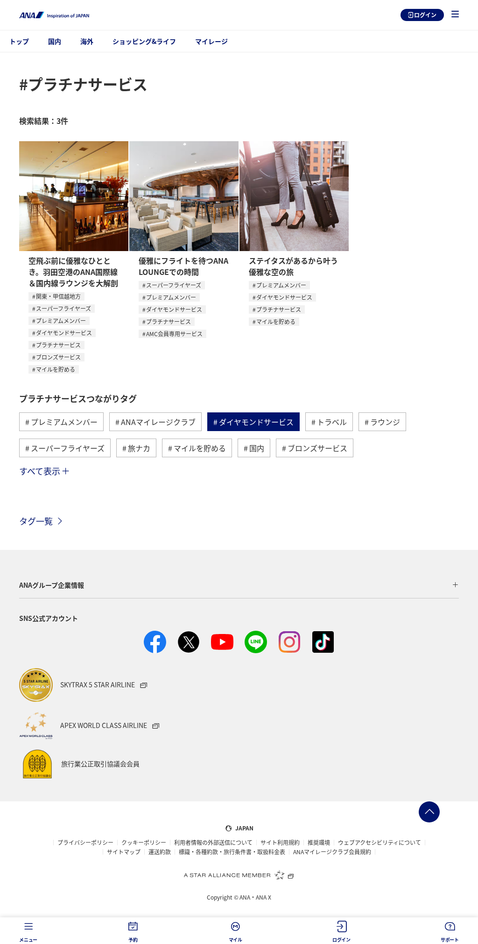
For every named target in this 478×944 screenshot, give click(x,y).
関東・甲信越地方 (58, 296)
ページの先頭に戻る (429, 811)
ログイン (425, 15)
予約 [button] (133, 939)
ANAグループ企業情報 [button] (51, 585)
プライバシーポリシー (85, 842)
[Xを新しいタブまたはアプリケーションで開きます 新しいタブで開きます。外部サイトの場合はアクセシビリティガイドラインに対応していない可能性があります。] (188, 642)
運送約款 (159, 852)
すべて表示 (39, 471)
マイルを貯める (55, 369)
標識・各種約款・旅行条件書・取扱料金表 (232, 852)
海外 (86, 41)
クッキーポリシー (143, 842)
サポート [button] (450, 939)
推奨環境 (319, 842)
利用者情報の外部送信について (213, 842)
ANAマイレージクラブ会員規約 (332, 852)
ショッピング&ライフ (144, 41)
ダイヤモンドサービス (64, 333)
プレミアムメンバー (61, 320)
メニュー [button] (28, 939)
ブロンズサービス (58, 357)
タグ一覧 (36, 521)
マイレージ (211, 41)
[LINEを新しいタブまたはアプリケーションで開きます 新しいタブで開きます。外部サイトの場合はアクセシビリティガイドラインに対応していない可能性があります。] (256, 642)
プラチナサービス (58, 345)
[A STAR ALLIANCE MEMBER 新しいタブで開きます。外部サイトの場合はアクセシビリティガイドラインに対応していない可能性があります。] (239, 875)
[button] (455, 15)
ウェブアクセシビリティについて (379, 842)
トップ (19, 41)
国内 (54, 41)
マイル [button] (235, 939)
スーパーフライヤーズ (63, 308)
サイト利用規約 (280, 842)
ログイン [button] (341, 939)
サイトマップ (124, 852)
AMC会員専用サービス (174, 334)
